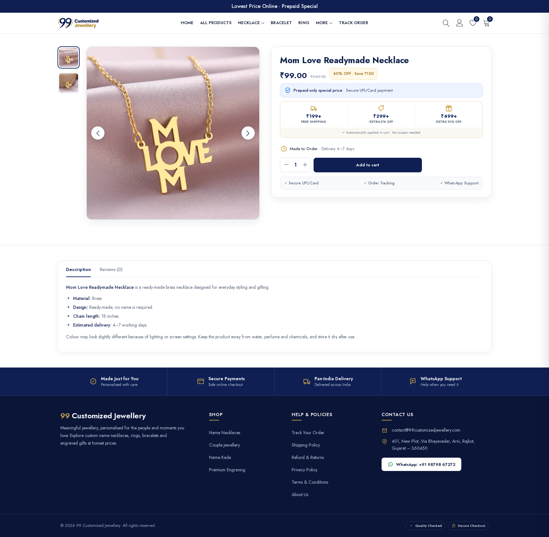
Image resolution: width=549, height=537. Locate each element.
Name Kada (220, 457)
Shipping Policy (306, 445)
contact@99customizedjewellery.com (426, 430)
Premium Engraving (227, 470)
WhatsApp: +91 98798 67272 (425, 464)
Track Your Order (308, 433)
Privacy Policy (304, 470)
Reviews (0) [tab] (111, 269)
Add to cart (367, 165)
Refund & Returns (308, 457)
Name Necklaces (224, 433)
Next (248, 133)
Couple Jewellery (224, 445)
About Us (300, 495)
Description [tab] (78, 269)
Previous (98, 133)
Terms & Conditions (310, 482)
